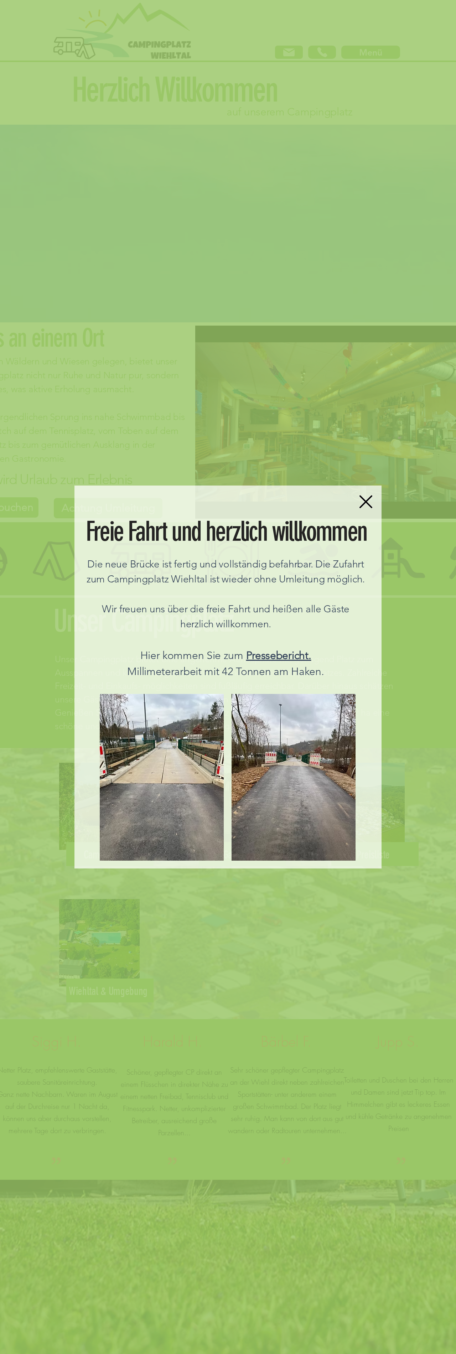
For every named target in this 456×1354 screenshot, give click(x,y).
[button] (366, 501)
